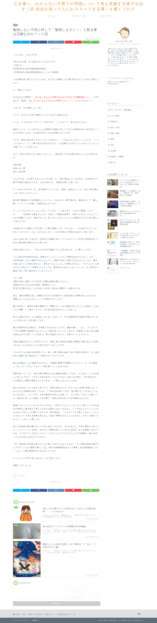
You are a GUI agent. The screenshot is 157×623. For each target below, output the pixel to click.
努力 (16, 475)
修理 (112, 139)
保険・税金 (115, 133)
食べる (113, 162)
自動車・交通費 (116, 157)
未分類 (113, 151)
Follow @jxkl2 (113, 84)
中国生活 (114, 122)
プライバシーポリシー (22, 620)
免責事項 (35, 620)
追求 (23, 475)
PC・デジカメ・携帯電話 (120, 110)
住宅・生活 (115, 127)
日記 (15, 25)
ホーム (51, 16)
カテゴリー (106, 16)
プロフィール (78, 16)
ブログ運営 (115, 116)
